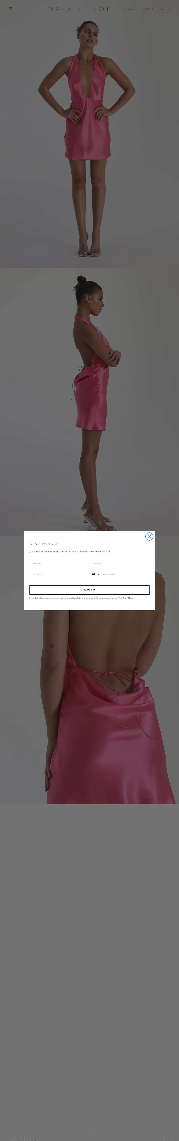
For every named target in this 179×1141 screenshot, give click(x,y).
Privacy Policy (122, 598)
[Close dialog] (149, 536)
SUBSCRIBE (89, 590)
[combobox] (95, 574)
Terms (131, 598)
